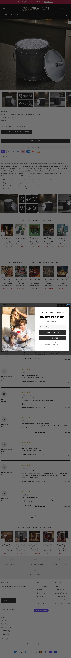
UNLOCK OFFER (52, 332)
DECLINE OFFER (52, 338)
